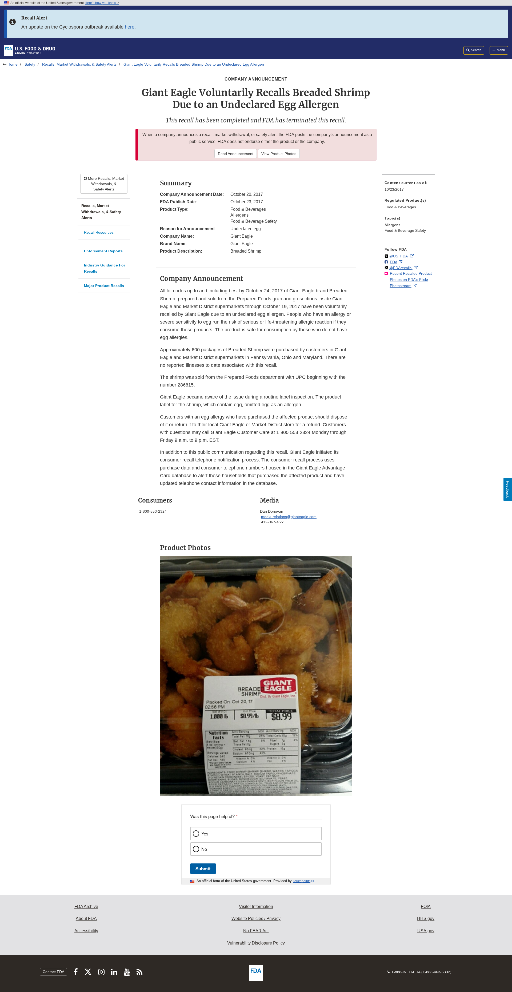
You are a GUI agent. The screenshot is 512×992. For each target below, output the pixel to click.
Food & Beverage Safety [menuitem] (405, 230)
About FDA (86, 918)
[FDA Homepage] (29, 50)
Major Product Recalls (104, 286)
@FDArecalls (401, 268)
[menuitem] (408, 188)
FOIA (426, 906)
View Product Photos (278, 154)
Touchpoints (301, 881)
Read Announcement (235, 154)
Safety (30, 64)
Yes (204, 833)
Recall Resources (99, 232)
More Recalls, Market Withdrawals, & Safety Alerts (105, 183)
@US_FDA (399, 256)
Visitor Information (256, 906)
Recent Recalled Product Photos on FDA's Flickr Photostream (411, 279)
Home (12, 64)
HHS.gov (425, 918)
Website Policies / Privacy (256, 918)
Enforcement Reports (103, 251)
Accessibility (86, 931)
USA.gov (425, 931)
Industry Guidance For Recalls (104, 268)
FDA (393, 262)
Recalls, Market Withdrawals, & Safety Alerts (79, 64)
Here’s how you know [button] (101, 3)
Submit (203, 868)
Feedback (508, 489)
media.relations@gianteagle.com (289, 517)
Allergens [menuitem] (392, 225)
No (204, 849)
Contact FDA (53, 972)
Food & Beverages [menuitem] (400, 207)
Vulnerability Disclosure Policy (256, 943)
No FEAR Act (256, 931)
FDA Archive (86, 906)
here (129, 27)
